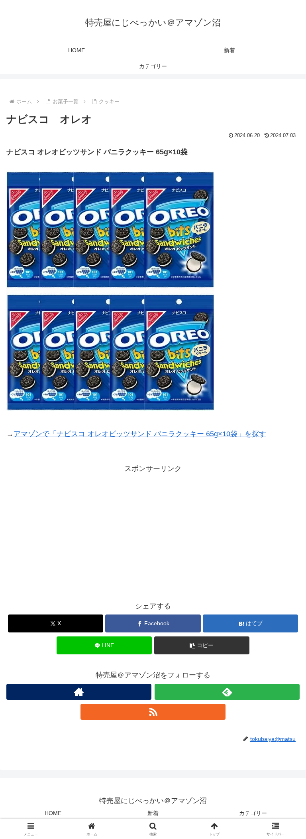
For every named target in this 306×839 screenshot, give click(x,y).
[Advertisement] (153, 531)
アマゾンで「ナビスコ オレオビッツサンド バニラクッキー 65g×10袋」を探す (140, 434)
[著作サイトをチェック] (78, 692)
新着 (153, 813)
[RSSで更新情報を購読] (153, 712)
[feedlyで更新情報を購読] (227, 692)
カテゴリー (253, 813)
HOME (53, 813)
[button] (201, 645)
